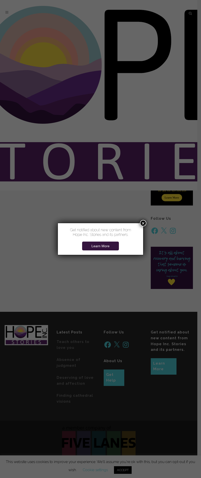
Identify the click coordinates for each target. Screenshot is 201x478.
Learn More (100, 246)
